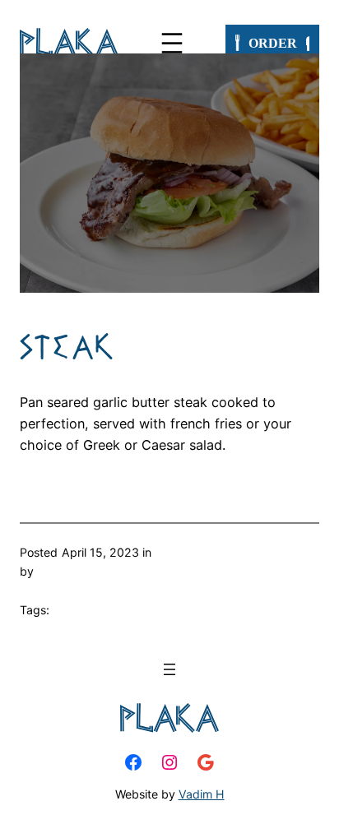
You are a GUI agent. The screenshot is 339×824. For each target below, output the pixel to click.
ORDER (272, 43)
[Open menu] (172, 43)
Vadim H (202, 794)
